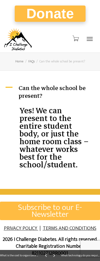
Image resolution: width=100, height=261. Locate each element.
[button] (50, 92)
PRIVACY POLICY (21, 228)
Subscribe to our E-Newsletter (50, 211)
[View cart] (75, 38)
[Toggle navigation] (90, 39)
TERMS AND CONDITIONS (69, 228)
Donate (50, 13)
